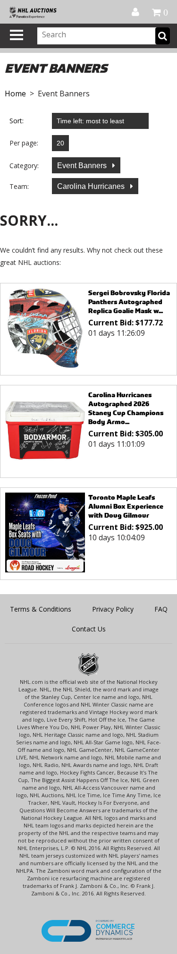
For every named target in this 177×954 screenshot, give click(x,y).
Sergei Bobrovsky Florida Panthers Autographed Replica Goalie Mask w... (129, 301)
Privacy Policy (113, 609)
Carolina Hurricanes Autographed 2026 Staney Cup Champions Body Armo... (125, 408)
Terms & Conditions (40, 609)
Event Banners (83, 166)
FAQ (161, 609)
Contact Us (89, 628)
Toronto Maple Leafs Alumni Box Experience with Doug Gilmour (125, 506)
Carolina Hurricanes (91, 186)
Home (15, 93)
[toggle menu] (16, 35)
